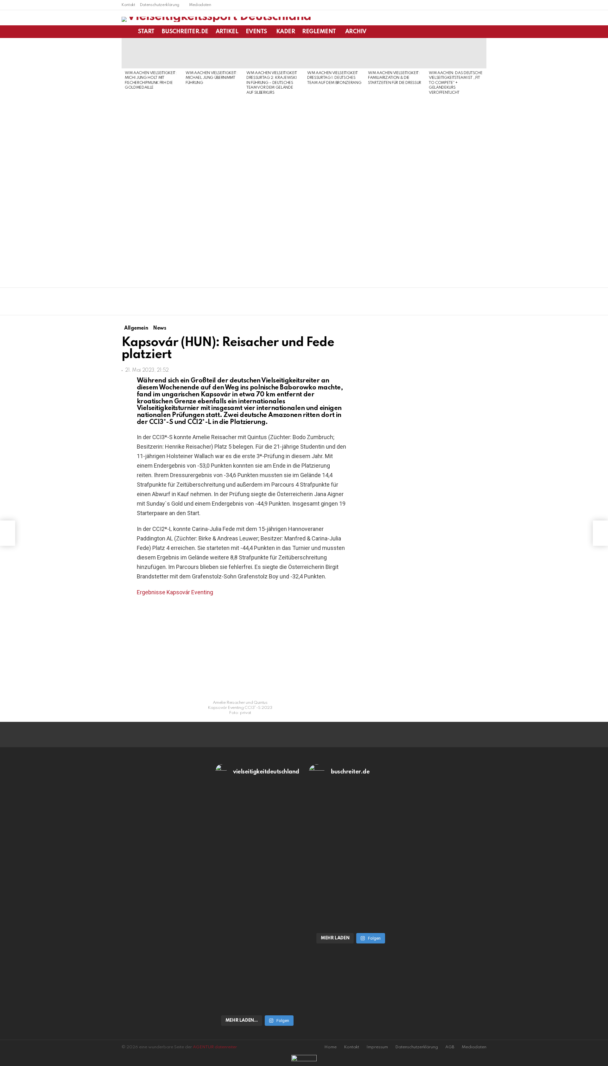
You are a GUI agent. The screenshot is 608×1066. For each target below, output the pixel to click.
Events (256, 32)
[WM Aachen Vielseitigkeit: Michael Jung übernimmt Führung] (212, 53)
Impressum (377, 1047)
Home (330, 1047)
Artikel (227, 32)
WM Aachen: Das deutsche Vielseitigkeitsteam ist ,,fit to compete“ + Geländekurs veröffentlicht (455, 83)
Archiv (355, 32)
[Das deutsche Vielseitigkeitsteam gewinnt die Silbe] (257, 959)
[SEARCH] (482, 31)
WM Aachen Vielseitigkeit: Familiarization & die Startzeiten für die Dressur (394, 78)
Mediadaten (200, 5)
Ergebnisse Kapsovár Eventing (175, 592)
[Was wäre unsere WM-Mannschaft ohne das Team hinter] (257, 848)
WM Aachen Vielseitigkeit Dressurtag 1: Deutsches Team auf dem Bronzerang (334, 78)
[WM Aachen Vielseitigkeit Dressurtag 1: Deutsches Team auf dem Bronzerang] (334, 53)
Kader (285, 32)
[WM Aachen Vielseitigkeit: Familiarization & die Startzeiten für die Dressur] (395, 53)
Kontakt (128, 5)
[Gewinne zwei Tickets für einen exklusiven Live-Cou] (351, 848)
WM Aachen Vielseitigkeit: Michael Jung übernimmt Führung (212, 78)
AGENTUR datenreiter (215, 1047)
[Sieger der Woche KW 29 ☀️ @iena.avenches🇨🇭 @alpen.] (351, 918)
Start (146, 32)
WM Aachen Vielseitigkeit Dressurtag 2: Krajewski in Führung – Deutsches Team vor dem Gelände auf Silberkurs (271, 83)
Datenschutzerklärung (159, 5)
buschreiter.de (185, 32)
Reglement (319, 32)
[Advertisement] (152, 189)
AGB (449, 1047)
